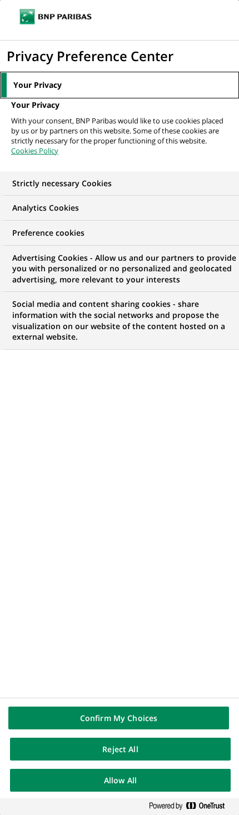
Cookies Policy (34, 151)
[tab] (119, 85)
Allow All (120, 780)
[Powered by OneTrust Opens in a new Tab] (191, 806)
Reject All (120, 749)
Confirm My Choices (119, 718)
